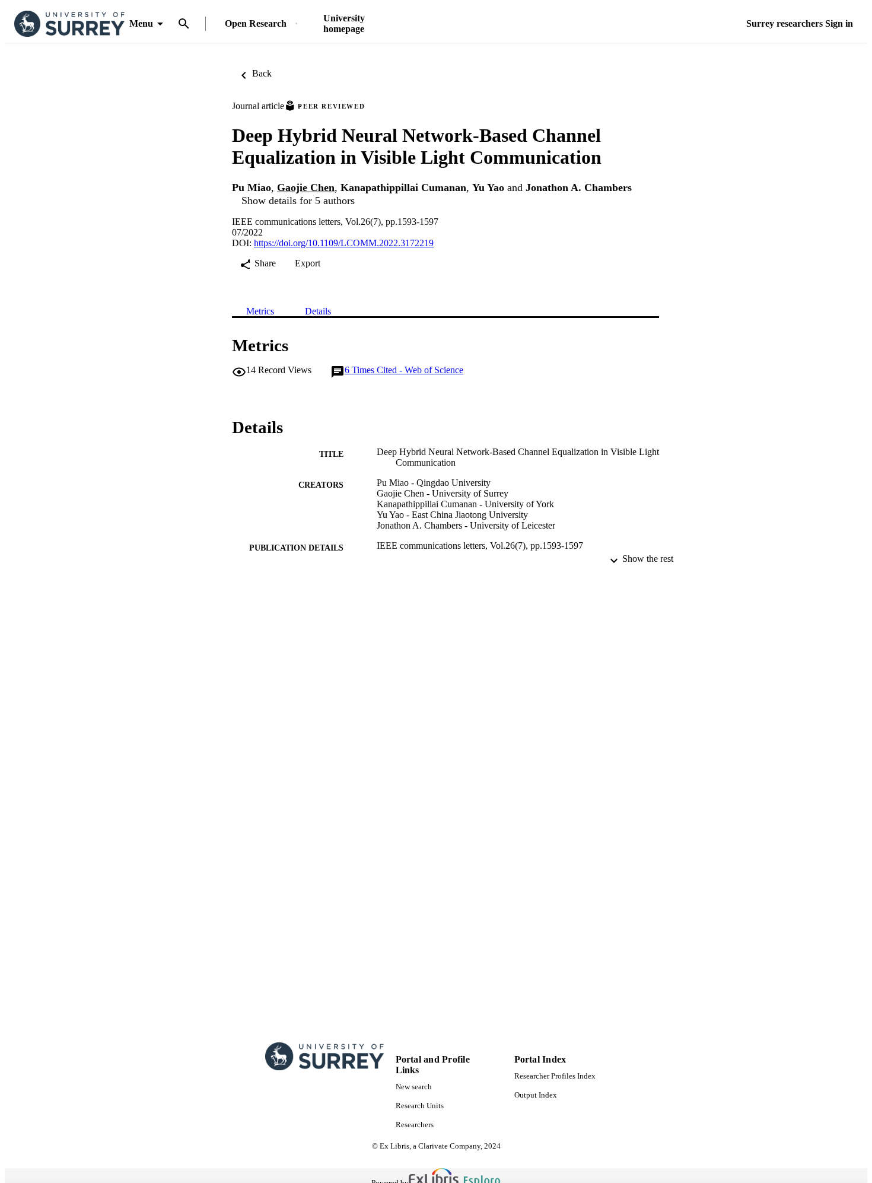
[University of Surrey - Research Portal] (69, 24)
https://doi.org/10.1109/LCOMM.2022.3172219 (344, 243)
